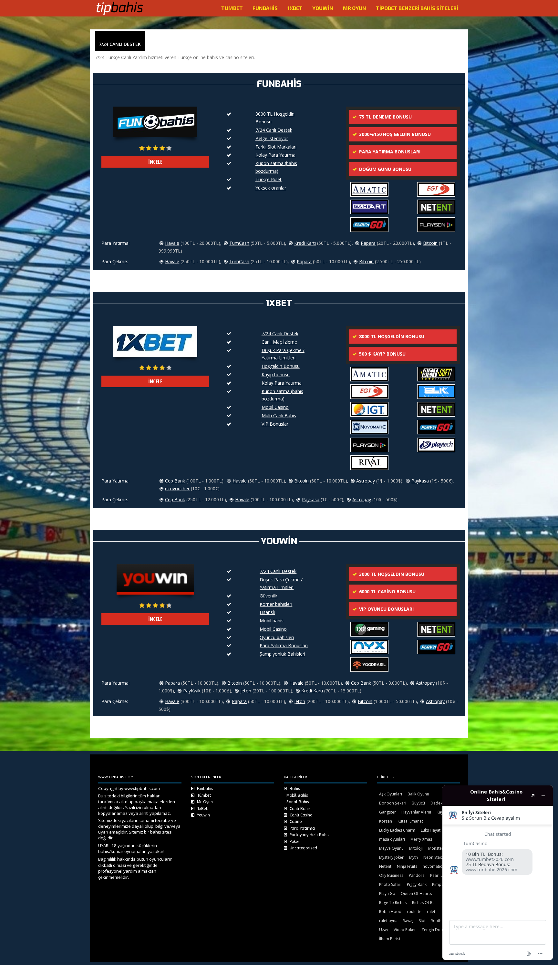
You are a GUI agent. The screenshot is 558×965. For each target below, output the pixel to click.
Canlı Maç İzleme (279, 342)
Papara (368, 243)
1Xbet (295, 8)
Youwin (322, 8)
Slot (422, 920)
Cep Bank (175, 481)
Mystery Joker (391, 857)
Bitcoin (430, 243)
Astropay (365, 481)
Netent (385, 866)
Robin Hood (390, 911)
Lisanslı (267, 612)
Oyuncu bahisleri (277, 637)
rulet (431, 911)
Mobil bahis (272, 620)
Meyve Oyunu (391, 848)
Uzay (383, 929)
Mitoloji (416, 848)
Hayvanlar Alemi (416, 812)
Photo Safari (390, 884)
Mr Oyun (354, 8)
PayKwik (192, 691)
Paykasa (420, 481)
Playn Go (387, 893)
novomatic (432, 866)
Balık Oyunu (418, 794)
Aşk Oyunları (390, 794)
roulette (414, 911)
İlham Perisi (389, 938)
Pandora (417, 875)
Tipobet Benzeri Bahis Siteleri (417, 8)
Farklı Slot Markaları (275, 147)
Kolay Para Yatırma (275, 155)
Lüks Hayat (430, 830)
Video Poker (405, 929)
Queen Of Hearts (416, 893)
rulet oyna (388, 920)
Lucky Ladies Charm (397, 830)
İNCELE (155, 161)
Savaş (408, 920)
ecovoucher (177, 488)
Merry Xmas (421, 839)
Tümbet (232, 8)
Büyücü (418, 803)
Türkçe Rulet (268, 179)
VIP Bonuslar (275, 424)
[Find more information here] (497, 872)
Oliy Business (391, 875)
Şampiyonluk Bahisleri (282, 654)
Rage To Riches (393, 902)
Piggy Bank (417, 884)
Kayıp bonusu (276, 374)
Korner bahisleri (276, 604)
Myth (413, 857)
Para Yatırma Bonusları (284, 645)
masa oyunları (392, 839)
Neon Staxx (433, 857)
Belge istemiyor (271, 138)
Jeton (245, 691)
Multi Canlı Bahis (279, 415)
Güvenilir (268, 596)
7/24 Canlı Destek (273, 130)
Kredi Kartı (305, 243)
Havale (172, 243)
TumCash (239, 243)
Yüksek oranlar (270, 188)
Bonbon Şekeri (392, 803)
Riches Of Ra (423, 902)
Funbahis (265, 8)
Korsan (385, 821)
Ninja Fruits (407, 866)
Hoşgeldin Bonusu (281, 366)
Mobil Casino (275, 407)
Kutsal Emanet (410, 821)
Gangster (387, 812)
